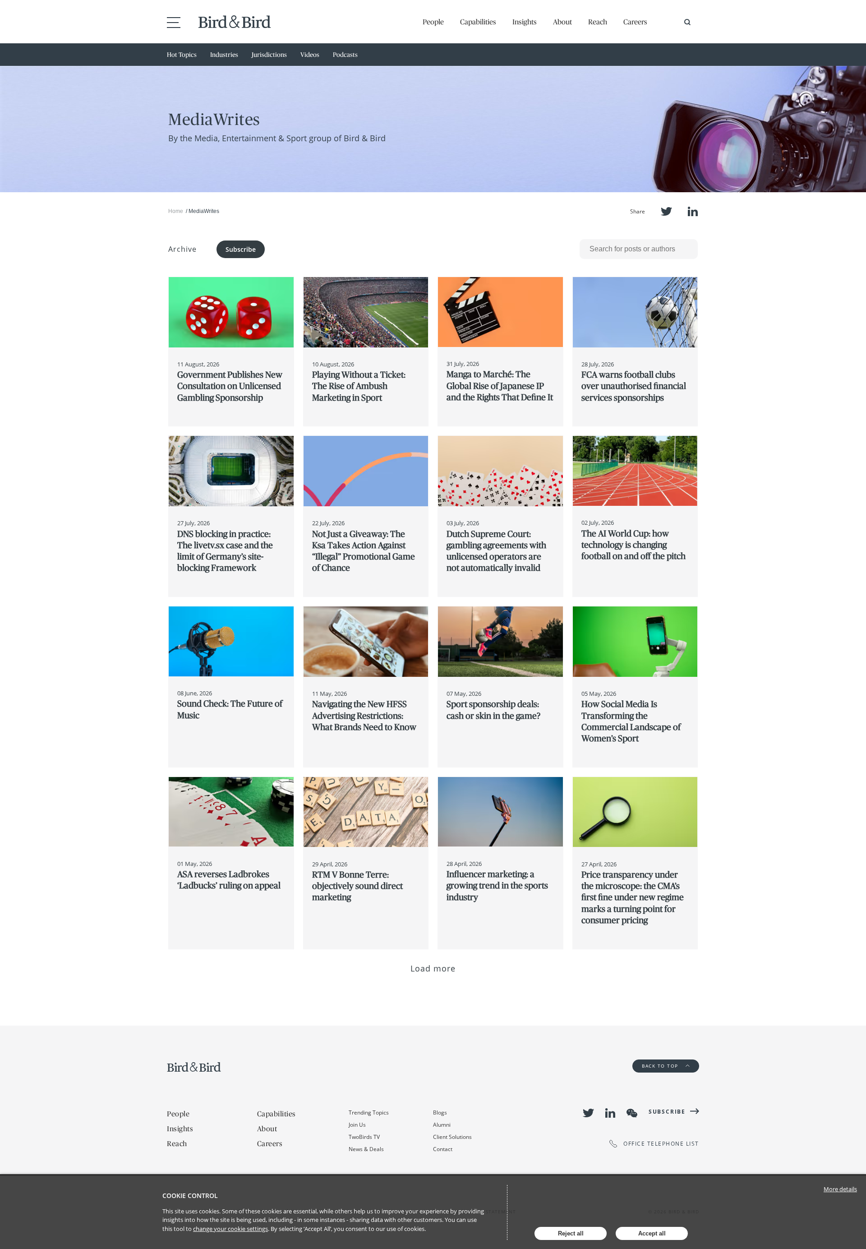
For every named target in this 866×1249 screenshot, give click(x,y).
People (433, 22)
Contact (442, 1149)
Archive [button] (182, 249)
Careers (635, 22)
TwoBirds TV (364, 1137)
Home (175, 211)
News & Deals (366, 1149)
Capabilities (478, 22)
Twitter (666, 211)
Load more (433, 968)
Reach (597, 22)
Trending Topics (369, 1112)
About (562, 22)
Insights (524, 22)
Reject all (571, 1233)
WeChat (631, 1113)
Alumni (442, 1125)
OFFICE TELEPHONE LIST (661, 1143)
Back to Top (661, 1066)
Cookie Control (190, 1195)
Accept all (652, 1233)
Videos (309, 54)
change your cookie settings (230, 1229)
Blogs (440, 1112)
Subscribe (241, 249)
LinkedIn (693, 211)
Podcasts (345, 54)
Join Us (357, 1125)
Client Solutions (452, 1137)
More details (840, 1189)
